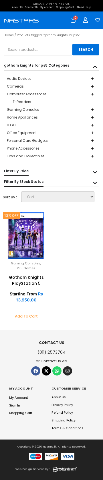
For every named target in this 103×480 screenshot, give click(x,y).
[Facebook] (35, 371)
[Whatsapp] (57, 371)
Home (9, 35)
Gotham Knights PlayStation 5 (26, 280)
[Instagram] (67, 371)
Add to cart (26, 316)
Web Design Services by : (32, 469)
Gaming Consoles (25, 263)
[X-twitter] (46, 371)
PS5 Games (26, 268)
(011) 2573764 (51, 352)
